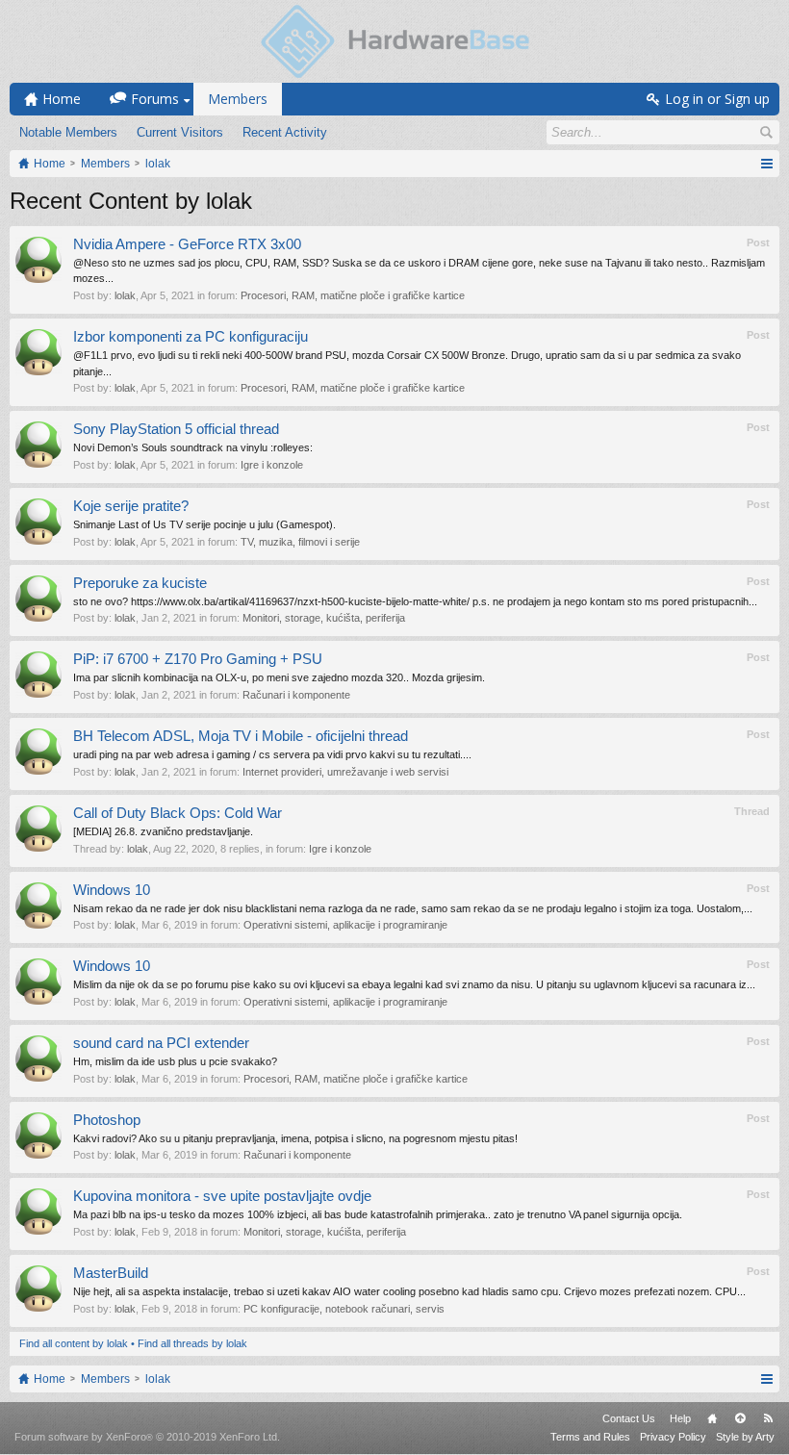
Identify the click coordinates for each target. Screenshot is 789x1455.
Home (712, 1418)
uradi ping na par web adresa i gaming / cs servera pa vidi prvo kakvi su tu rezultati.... (272, 754)
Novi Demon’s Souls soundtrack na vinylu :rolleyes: (193, 447)
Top (740, 1418)
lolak (125, 295)
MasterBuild (110, 1273)
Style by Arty (745, 1436)
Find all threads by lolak (192, 1343)
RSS (768, 1418)
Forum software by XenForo (147, 1436)
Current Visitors (180, 132)
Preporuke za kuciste (140, 583)
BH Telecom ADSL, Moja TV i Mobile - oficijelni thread (240, 736)
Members (237, 98)
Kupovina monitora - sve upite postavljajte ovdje (222, 1196)
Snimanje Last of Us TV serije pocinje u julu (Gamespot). (204, 524)
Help (680, 1418)
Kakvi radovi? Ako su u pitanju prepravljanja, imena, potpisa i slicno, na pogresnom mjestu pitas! (295, 1138)
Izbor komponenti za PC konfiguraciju (190, 337)
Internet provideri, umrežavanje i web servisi (345, 772)
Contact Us (628, 1418)
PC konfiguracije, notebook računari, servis (344, 1309)
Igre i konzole (272, 465)
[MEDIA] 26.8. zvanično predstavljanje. (163, 831)
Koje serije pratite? (131, 506)
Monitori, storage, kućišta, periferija (323, 618)
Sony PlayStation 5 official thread (176, 429)
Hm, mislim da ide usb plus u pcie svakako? (175, 1061)
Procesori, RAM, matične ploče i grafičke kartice (353, 295)
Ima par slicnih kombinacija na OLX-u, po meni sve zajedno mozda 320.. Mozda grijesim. (279, 677)
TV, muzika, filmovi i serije (300, 542)
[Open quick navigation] (766, 163)
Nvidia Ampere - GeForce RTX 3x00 (187, 244)
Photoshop (106, 1120)
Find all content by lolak (73, 1343)
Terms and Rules (590, 1436)
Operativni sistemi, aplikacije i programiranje (345, 925)
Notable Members (68, 132)
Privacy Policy (673, 1436)
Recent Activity (284, 132)
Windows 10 (111, 890)
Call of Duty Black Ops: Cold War (177, 813)
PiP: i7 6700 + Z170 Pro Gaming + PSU (197, 659)
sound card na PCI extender (161, 1043)
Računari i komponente (296, 695)
